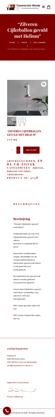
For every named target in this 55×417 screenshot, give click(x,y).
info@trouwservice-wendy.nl (20, 365)
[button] (43, 84)
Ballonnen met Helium (19, 171)
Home (12, 42)
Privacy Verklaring (15, 396)
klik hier (16, 318)
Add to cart (31, 150)
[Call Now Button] (7, 411)
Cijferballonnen (15, 174)
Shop (24, 42)
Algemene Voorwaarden (18, 382)
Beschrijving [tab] (26, 204)
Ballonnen (40, 42)
